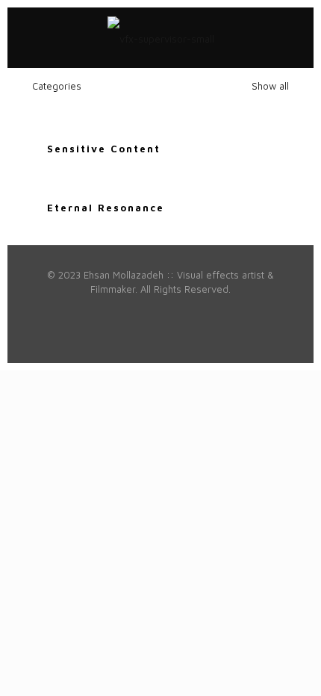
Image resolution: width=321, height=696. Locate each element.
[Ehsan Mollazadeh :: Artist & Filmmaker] (160, 37)
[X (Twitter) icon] (90, 310)
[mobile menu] (293, 37)
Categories (56, 86)
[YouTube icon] (121, 310)
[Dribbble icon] (168, 310)
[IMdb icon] (231, 310)
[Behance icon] (199, 310)
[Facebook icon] (74, 310)
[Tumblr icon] (215, 310)
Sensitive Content (103, 149)
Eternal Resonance (105, 208)
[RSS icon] (246, 310)
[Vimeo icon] (105, 310)
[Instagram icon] (184, 310)
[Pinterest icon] (152, 310)
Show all (269, 86)
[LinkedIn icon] (137, 310)
